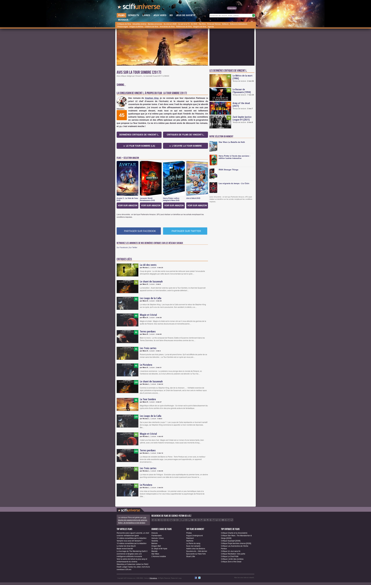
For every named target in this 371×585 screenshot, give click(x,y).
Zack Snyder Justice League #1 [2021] (242, 118)
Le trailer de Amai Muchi (126, 546)
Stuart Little (190, 556)
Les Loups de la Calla (150, 298)
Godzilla (154, 540)
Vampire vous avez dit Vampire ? (129, 540)
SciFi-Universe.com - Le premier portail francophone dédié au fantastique (139, 7)
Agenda (211, 26)
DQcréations (153, 578)
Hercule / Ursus (157, 538)
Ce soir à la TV (184, 24)
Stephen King (152, 98)
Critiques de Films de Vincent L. (185, 134)
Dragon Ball (156, 546)
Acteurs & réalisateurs (238, 24)
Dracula (154, 533)
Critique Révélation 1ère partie (233, 553)
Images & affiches (136, 26)
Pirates (189, 533)
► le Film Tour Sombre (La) (139, 145)
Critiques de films (124, 24)
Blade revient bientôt (125, 548)
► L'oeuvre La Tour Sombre (185, 145)
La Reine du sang (193, 543)
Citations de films (151, 26)
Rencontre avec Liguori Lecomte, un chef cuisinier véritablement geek (133, 534)
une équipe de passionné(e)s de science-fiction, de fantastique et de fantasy (132, 520)
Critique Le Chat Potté (229, 556)
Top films (202, 24)
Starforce (189, 540)
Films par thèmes (214, 24)
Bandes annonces (155, 24)
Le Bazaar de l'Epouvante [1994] (242, 91)
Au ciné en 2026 (170, 24)
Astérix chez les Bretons (195, 548)
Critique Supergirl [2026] (230, 540)
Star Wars (155, 553)
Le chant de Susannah (151, 281)
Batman (154, 543)
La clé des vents (148, 265)
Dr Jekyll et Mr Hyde (159, 548)
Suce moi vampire (193, 546)
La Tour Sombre (148, 399)
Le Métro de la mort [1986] (242, 77)
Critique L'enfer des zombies (232, 559)
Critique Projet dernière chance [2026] (236, 543)
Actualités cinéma (139, 24)
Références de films (184, 26)
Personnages (122, 26)
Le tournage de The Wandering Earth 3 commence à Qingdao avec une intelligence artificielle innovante (132, 553)
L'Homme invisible (158, 556)
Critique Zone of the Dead (231, 561)
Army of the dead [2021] (241, 104)
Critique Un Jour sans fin (230, 551)
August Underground (194, 535)
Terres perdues (148, 331)
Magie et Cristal (148, 314)
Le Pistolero (146, 364)
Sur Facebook (122, 247)
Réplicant (190, 538)
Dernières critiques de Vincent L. (139, 134)
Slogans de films (199, 26)
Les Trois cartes (148, 348)
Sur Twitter (133, 247)
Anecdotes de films (167, 26)
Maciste (154, 551)
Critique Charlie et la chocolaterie (234, 533)
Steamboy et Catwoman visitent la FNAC (133, 564)
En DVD (194, 24)
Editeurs (225, 24)
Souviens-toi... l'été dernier (196, 551)
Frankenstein (156, 535)
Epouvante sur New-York (196, 553)
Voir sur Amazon (127, 205)
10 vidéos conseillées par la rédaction (132, 538)
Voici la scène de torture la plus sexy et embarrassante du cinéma (132, 560)
